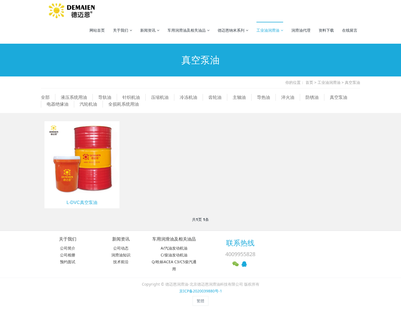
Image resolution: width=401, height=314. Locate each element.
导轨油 (104, 97)
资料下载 (326, 30)
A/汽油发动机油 (174, 248)
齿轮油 (215, 97)
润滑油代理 (300, 30)
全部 (45, 97)
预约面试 (67, 261)
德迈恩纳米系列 (231, 30)
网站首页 (97, 30)
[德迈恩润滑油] (72, 11)
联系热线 (240, 243)
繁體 (200, 300)
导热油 (263, 97)
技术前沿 (120, 261)
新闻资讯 (147, 30)
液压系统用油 (74, 97)
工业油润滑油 (267, 30)
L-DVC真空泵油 (82, 202)
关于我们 (120, 30)
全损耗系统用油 (123, 104)
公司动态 (120, 248)
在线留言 (349, 30)
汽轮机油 (88, 104)
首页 (309, 82)
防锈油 (312, 97)
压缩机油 (160, 97)
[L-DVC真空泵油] (81, 158)
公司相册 (67, 254)
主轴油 (239, 97)
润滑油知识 (120, 254)
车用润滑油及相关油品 (186, 30)
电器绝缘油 (57, 104)
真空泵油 (352, 82)
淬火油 (287, 97)
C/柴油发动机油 (174, 254)
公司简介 (67, 248)
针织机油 (131, 97)
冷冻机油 (188, 97)
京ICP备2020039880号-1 (200, 291)
